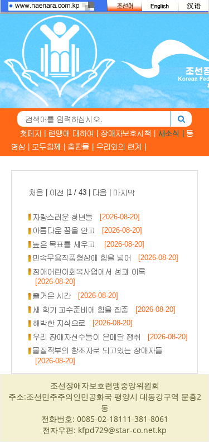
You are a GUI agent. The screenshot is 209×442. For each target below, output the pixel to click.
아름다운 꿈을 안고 (64, 230)
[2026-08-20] (116, 217)
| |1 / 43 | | (82, 192)
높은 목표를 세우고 (65, 244)
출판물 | (81, 146)
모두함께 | (48, 146)
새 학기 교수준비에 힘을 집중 (81, 309)
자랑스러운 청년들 (63, 217)
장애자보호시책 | (128, 133)
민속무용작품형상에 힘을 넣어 (82, 257)
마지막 (124, 192)
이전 (57, 192)
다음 (100, 192)
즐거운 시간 (52, 295)
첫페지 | (33, 133)
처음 (36, 192)
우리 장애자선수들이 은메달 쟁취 (87, 337)
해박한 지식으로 (59, 323)
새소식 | (171, 133)
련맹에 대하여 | (73, 133)
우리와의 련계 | (121, 146)
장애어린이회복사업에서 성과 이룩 (89, 271)
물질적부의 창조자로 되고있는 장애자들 (98, 350)
